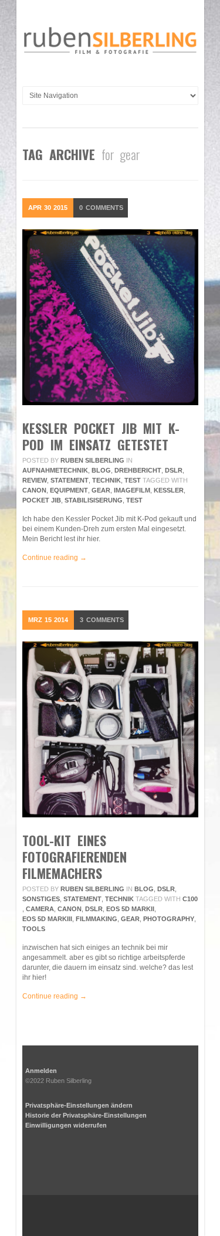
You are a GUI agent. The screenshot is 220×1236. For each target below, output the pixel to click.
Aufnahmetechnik (55, 470)
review (34, 480)
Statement (69, 480)
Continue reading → (54, 558)
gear (101, 490)
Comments (101, 207)
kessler (169, 490)
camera (40, 908)
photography (168, 918)
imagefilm (132, 490)
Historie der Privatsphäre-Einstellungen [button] (86, 1115)
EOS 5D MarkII (130, 908)
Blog (101, 470)
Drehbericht (137, 470)
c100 (190, 898)
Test (132, 480)
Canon (34, 490)
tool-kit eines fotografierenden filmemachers (74, 856)
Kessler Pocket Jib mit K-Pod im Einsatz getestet (101, 436)
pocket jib (41, 500)
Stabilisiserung (94, 500)
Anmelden (41, 1070)
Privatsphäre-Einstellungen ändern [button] (79, 1105)
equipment (69, 490)
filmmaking (96, 918)
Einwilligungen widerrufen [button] (66, 1125)
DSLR (173, 470)
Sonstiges (41, 898)
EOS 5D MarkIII (47, 918)
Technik (106, 480)
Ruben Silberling (92, 460)
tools (33, 928)
